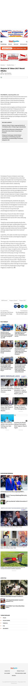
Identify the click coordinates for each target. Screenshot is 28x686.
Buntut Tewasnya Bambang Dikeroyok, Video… (16, 496)
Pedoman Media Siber (20, 673)
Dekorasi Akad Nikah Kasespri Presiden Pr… (12, 596)
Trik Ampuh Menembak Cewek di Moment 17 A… (14, 600)
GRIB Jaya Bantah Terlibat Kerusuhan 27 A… (16, 502)
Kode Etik (7, 671)
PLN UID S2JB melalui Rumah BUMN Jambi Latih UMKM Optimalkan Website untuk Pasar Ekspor (7, 367)
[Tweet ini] (18, 306)
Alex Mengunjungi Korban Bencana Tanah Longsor (21, 312)
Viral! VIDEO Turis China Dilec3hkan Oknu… (15, 606)
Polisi (4, 617)
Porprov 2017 (22, 300)
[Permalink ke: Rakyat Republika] (2, 74)
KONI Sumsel (4, 300)
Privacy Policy (20, 671)
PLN (4, 626)
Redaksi (14, 675)
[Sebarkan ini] (15, 306)
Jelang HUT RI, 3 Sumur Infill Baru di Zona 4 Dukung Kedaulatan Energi (6, 350)
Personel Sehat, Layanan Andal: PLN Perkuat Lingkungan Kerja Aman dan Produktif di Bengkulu (21, 351)
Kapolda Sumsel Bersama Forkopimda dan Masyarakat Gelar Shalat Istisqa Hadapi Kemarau (12, 131)
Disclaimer (7, 673)
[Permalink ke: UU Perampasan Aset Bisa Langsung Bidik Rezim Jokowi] (14, 482)
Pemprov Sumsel (13, 300)
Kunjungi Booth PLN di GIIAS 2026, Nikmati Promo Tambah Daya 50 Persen (21, 334)
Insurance (5, 628)
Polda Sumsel (6, 620)
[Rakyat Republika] (14, 41)
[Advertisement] (14, 14)
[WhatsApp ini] (25, 306)
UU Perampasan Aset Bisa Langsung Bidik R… (12, 491)
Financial (5, 623)
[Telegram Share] (22, 306)
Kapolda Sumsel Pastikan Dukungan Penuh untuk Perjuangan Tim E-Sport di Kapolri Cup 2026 (7, 334)
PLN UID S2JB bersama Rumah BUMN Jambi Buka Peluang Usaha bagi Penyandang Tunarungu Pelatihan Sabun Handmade (20, 368)
